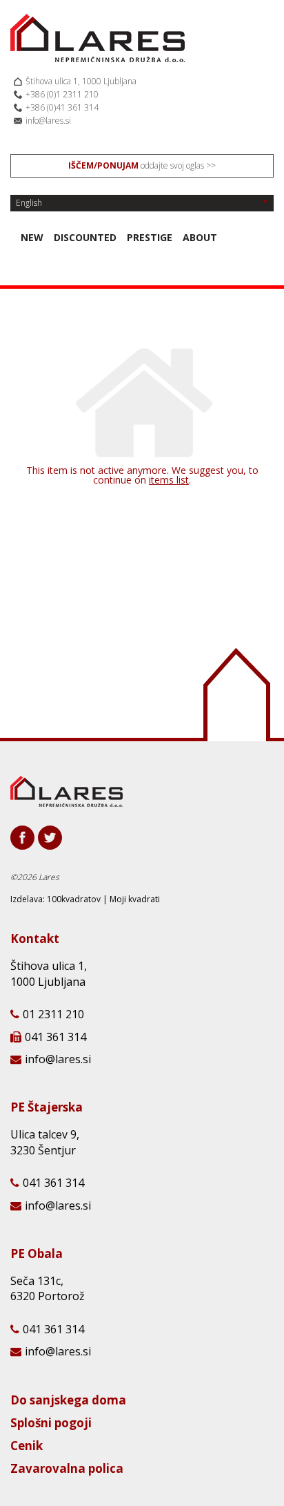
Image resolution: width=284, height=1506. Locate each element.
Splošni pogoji (51, 1424)
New (32, 237)
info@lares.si (48, 120)
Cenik (26, 1446)
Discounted (85, 237)
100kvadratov (74, 899)
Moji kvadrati (135, 899)
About (200, 237)
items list (169, 479)
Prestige (149, 237)
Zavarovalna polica (66, 1469)
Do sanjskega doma (68, 1401)
